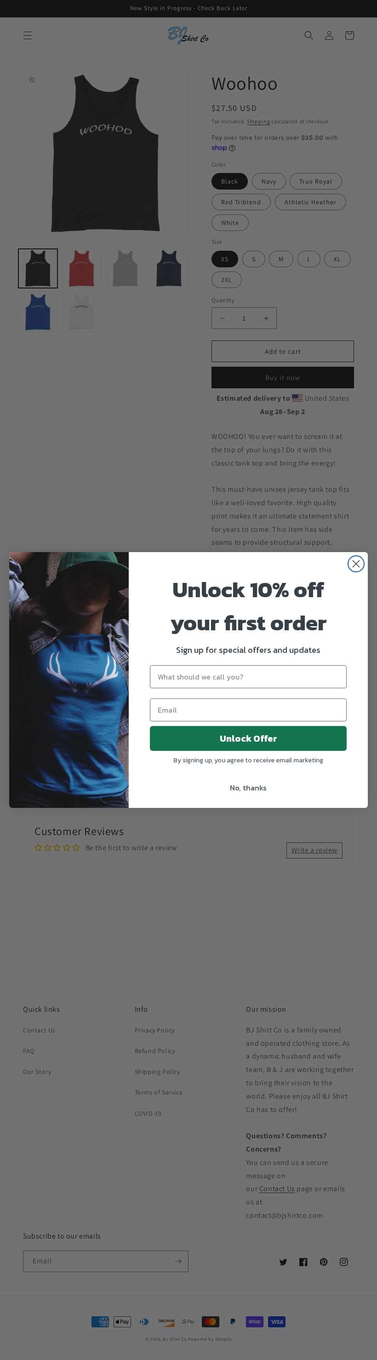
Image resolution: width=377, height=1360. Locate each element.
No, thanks (248, 787)
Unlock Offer (248, 738)
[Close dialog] (356, 564)
